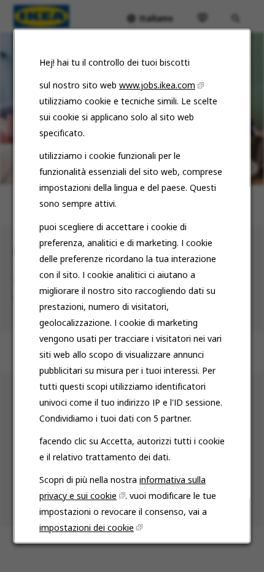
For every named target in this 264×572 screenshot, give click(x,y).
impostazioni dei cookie (86, 527)
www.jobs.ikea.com (157, 85)
